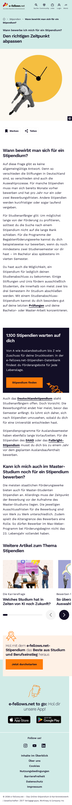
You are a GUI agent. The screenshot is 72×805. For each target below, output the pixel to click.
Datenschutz (34, 781)
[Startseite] (4, 19)
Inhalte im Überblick (34, 755)
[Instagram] (25, 745)
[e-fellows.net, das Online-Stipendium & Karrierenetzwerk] (14, 6)
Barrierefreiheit (34, 776)
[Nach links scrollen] (51, 615)
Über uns (35, 761)
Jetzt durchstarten (24, 664)
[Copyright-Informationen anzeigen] (69, 118)
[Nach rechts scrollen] (64, 615)
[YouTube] (34, 745)
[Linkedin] (43, 745)
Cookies (34, 766)
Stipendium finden (24, 382)
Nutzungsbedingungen (34, 771)
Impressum (34, 786)
